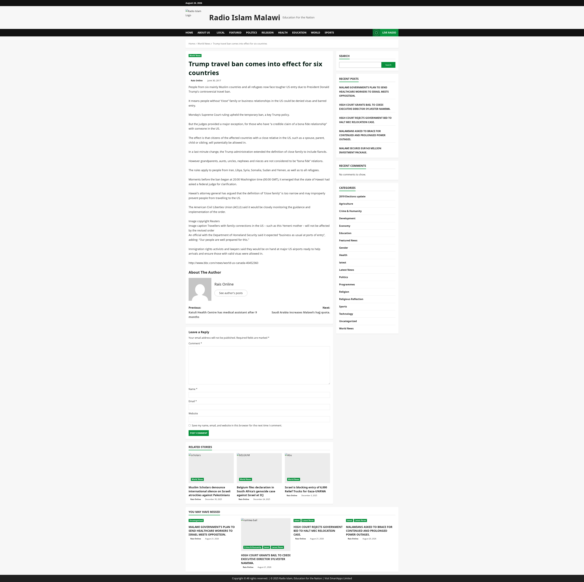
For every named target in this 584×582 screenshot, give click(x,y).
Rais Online (197, 80)
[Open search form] (369, 32)
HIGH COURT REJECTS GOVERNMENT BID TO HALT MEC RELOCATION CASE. (318, 530)
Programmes (347, 284)
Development (347, 218)
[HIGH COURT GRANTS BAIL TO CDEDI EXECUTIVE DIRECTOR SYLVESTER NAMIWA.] (265, 534)
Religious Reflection (351, 299)
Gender (343, 247)
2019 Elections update (352, 196)
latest (342, 262)
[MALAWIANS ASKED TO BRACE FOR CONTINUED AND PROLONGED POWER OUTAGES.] (370, 520)
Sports (329, 32)
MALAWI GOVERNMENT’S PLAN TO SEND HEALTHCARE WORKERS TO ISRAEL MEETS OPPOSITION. (364, 91)
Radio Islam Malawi (244, 17)
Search (344, 56)
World (315, 32)
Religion (268, 32)
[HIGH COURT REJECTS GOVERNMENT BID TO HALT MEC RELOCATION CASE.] (318, 520)
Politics (251, 32)
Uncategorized (348, 321)
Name (193, 389)
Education (299, 32)
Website (193, 413)
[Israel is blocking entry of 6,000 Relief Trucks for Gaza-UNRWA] (307, 468)
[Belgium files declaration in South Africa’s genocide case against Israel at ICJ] (259, 468)
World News (195, 55)
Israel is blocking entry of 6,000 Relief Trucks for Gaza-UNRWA (306, 489)
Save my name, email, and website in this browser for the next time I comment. (237, 425)
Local (221, 32)
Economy (344, 225)
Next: (301, 310)
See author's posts (231, 293)
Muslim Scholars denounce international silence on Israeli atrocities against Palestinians (209, 491)
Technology (346, 313)
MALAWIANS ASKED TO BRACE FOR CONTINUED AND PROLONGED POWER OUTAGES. (362, 135)
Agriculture (346, 203)
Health (283, 32)
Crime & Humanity (350, 211)
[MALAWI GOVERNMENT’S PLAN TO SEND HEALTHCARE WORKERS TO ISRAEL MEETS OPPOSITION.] (213, 520)
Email (193, 401)
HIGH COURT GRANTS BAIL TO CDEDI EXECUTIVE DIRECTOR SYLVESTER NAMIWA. (265, 559)
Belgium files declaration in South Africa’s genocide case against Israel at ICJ (256, 491)
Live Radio (389, 32)
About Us (204, 32)
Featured (235, 32)
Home (189, 32)
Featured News (348, 240)
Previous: (223, 312)
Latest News (346, 269)
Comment (195, 343)
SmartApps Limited (341, 578)
